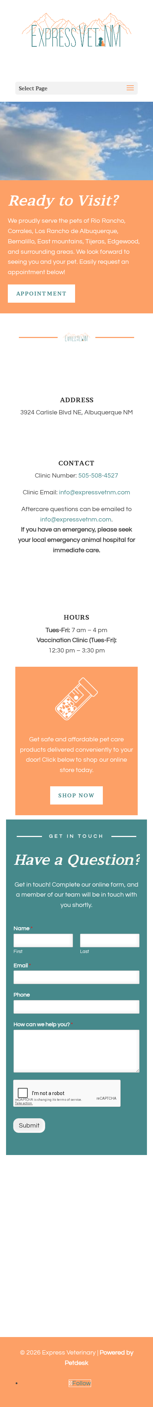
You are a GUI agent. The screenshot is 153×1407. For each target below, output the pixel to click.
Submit (29, 1125)
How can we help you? (43, 1024)
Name (23, 928)
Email (22, 965)
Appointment (41, 293)
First (18, 951)
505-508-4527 (98, 475)
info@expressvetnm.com (94, 492)
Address (77, 400)
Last (84, 951)
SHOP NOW (76, 795)
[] (76, 390)
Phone (22, 995)
